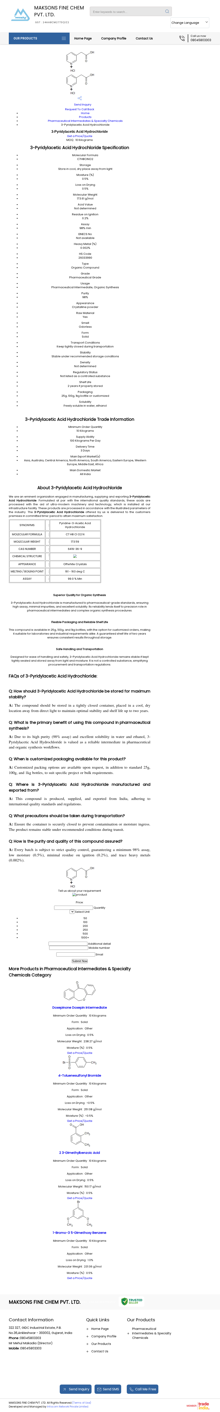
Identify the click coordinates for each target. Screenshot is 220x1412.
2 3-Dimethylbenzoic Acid (79, 1152)
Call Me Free (145, 1389)
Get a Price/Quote (79, 136)
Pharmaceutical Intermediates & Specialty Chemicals (85, 121)
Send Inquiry (82, 104)
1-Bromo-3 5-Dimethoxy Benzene (79, 1232)
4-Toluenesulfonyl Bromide (79, 1075)
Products (85, 117)
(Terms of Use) (81, 1402)
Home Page (83, 38)
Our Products (25, 38)
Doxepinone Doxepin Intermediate (79, 1007)
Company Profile (113, 38)
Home (85, 113)
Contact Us (144, 38)
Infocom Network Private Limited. (68, 1406)
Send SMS (111, 1389)
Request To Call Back (79, 109)
